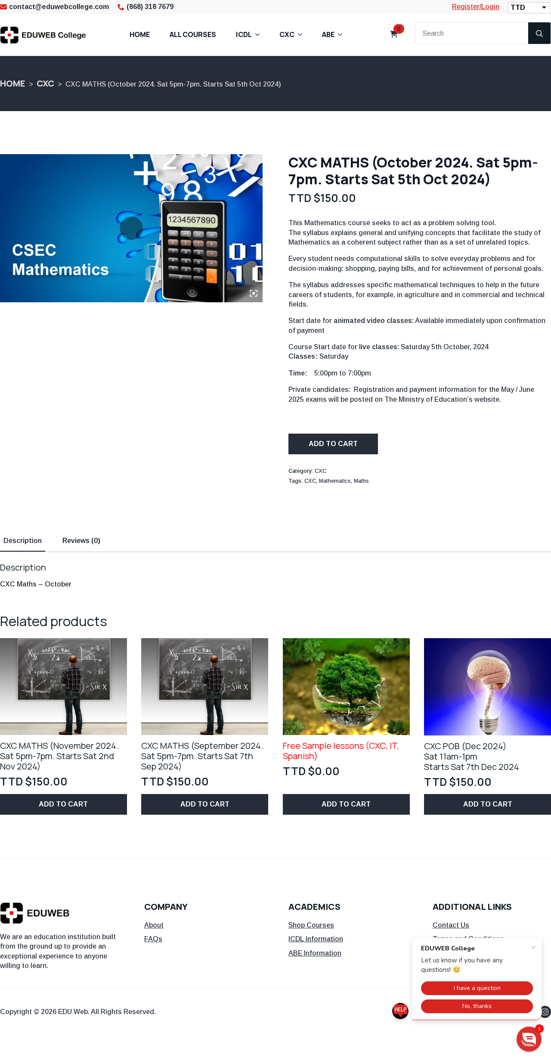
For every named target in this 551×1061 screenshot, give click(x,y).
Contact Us (451, 925)
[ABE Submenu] (342, 34)
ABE (328, 34)
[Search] (539, 33)
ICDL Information (315, 939)
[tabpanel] (275, 575)
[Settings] (246, 293)
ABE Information (314, 953)
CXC (286, 34)
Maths (361, 481)
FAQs (153, 939)
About (154, 925)
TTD (518, 7)
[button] (529, 1039)
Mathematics (335, 481)
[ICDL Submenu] (260, 34)
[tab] (22, 541)
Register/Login (475, 6)
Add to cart (333, 443)
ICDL (244, 34)
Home (140, 34)
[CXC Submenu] (302, 34)
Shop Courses (311, 925)
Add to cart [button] (63, 804)
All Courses (193, 34)
